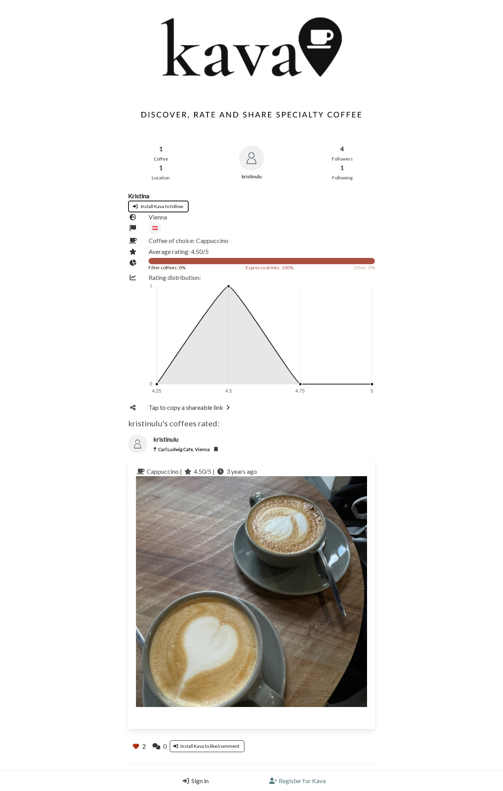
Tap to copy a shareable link (186, 407)
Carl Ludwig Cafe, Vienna (184, 449)
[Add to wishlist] (215, 448)
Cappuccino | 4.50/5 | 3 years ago (201, 471)
